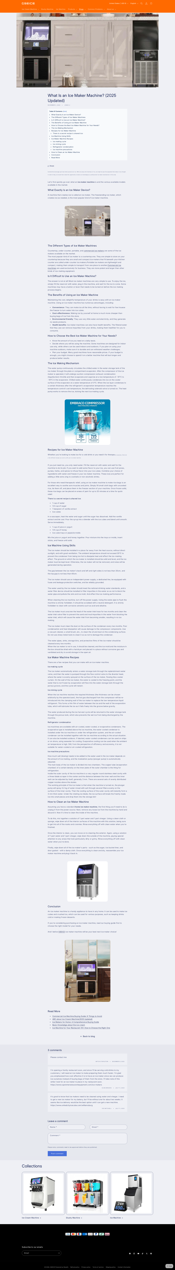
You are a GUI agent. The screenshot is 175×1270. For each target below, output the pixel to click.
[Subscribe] (58, 1253)
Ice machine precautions (62, 149)
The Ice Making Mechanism (62, 128)
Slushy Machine (73, 1218)
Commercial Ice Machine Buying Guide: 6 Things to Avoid (77, 1016)
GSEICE (61, 932)
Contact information (124, 1267)
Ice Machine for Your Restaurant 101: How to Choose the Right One (81, 1028)
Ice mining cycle (59, 144)
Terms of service (98, 1267)
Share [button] (52, 166)
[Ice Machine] (87, 236)
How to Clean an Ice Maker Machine (65, 152)
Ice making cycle (59, 141)
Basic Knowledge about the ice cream (68, 1025)
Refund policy (74, 1267)
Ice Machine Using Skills (61, 136)
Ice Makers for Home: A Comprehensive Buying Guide (75, 1022)
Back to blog (89, 1036)
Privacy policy (85, 1267)
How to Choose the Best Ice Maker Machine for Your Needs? (75, 125)
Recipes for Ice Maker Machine (63, 131)
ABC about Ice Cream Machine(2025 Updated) (72, 1019)
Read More (55, 158)
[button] (30, 9)
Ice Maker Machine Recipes (62, 139)
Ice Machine (115, 1218)
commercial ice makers (94, 251)
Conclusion (55, 155)
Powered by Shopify (61, 1267)
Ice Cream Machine (30, 1218)
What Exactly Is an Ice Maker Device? (66, 115)
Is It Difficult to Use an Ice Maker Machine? (68, 120)
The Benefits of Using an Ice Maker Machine (68, 123)
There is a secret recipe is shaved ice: (68, 133)
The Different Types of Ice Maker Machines (68, 117)
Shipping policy (111, 1267)
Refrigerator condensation (63, 147)
